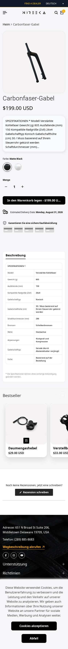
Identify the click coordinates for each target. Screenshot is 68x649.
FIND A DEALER (32, 3)
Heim (6, 24)
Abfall (34, 638)
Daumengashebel (22, 448)
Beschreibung (16, 255)
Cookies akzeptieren (34, 626)
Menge (6, 179)
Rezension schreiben (37, 493)
